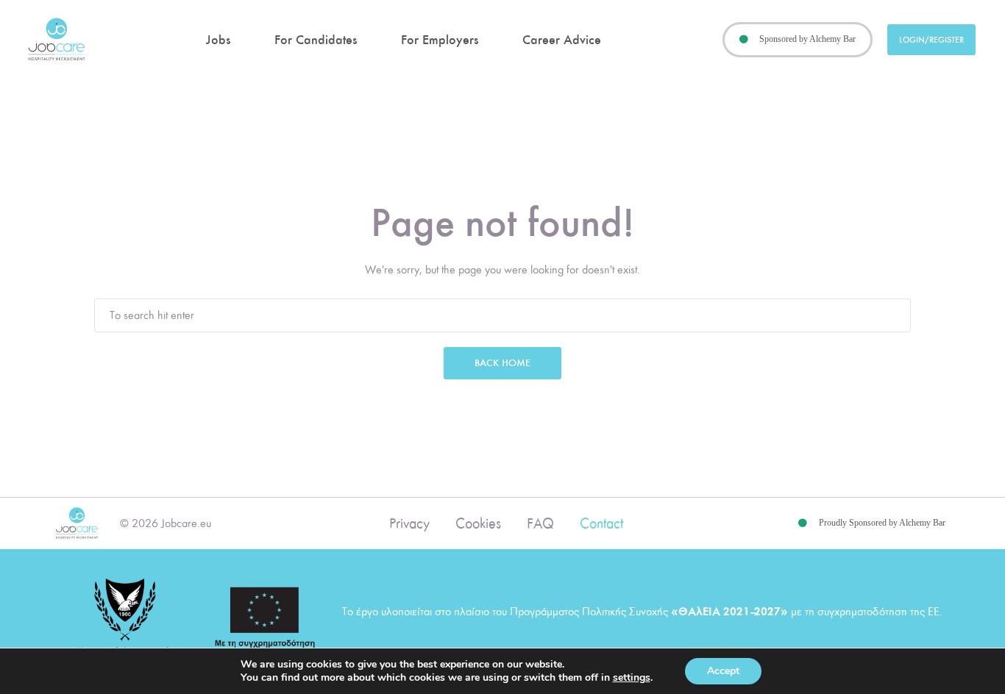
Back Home (502, 363)
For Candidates (315, 40)
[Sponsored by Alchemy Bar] (743, 39)
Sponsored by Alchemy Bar (807, 39)
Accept (723, 671)
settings (631, 677)
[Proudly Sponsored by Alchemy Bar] (802, 523)
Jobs (218, 40)
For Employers (439, 40)
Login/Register (931, 40)
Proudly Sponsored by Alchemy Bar (882, 523)
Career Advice (561, 40)
